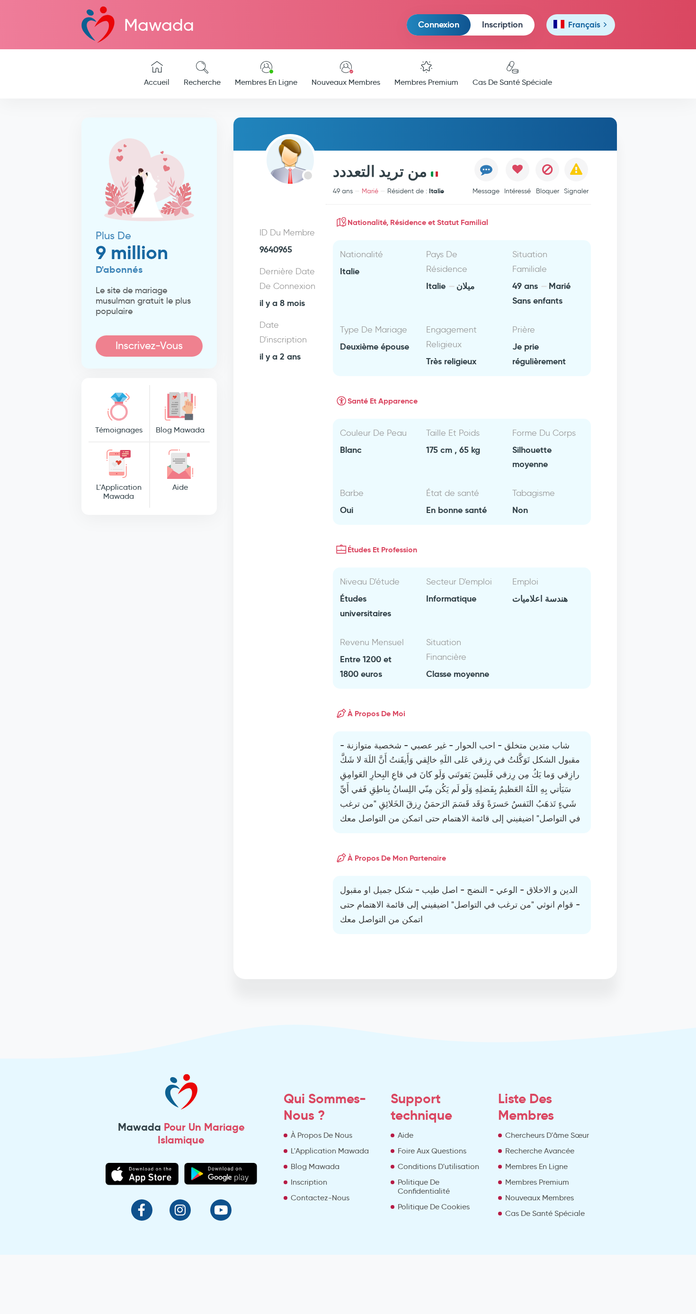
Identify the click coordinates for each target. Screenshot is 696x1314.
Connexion (438, 24)
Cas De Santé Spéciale (512, 82)
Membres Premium (426, 82)
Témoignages (119, 429)
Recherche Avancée (539, 1150)
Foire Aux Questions (432, 1150)
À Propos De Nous (321, 1135)
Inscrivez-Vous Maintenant (149, 348)
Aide (180, 487)
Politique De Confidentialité (424, 1187)
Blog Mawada (180, 429)
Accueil (157, 82)
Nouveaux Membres (346, 82)
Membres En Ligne (266, 82)
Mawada (159, 25)
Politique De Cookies (434, 1206)
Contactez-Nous (320, 1197)
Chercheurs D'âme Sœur (547, 1135)
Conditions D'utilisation (438, 1166)
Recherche (202, 82)
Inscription (502, 24)
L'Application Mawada (119, 492)
